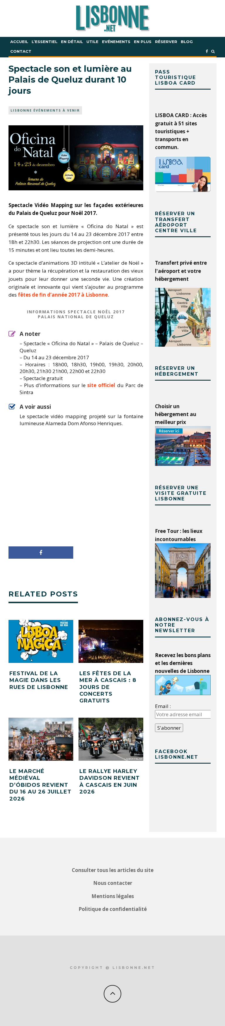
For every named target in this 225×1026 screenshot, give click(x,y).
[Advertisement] (75, 488)
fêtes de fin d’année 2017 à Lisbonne (63, 294)
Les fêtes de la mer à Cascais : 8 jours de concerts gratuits (107, 687)
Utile (92, 41)
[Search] (213, 51)
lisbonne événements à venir (45, 110)
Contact (20, 51)
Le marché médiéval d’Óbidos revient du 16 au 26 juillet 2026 (40, 785)
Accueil (19, 41)
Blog (187, 41)
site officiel (101, 385)
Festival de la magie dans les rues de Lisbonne (38, 680)
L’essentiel (44, 41)
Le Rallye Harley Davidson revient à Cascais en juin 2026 (109, 781)
